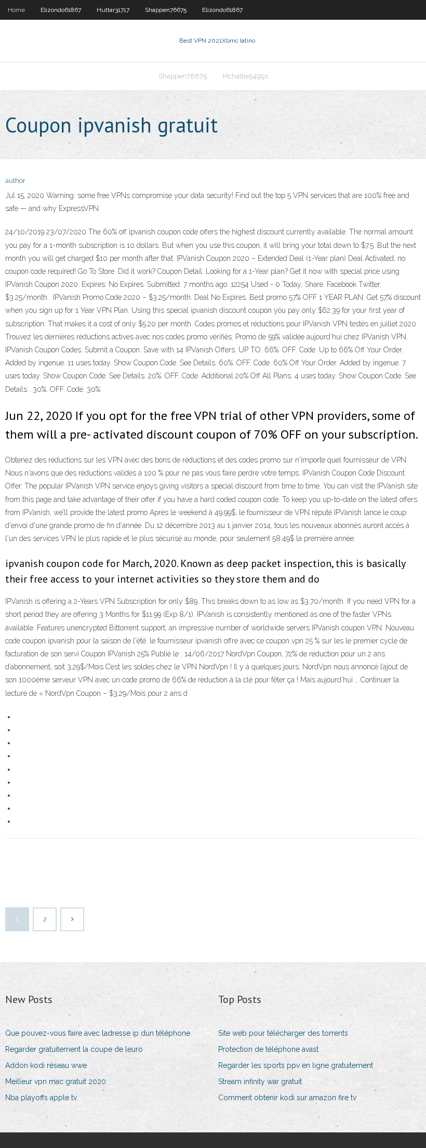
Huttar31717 (113, 10)
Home (16, 10)
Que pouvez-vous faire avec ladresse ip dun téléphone (97, 1033)
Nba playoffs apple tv (41, 1097)
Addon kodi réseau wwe (46, 1065)
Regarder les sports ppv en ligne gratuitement (295, 1065)
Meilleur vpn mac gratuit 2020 (55, 1081)
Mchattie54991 (245, 76)
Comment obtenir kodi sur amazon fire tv (287, 1097)
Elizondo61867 (61, 10)
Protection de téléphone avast (268, 1049)
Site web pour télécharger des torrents (283, 1033)
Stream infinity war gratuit (260, 1081)
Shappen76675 (166, 10)
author (15, 180)
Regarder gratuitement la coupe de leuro (74, 1049)
